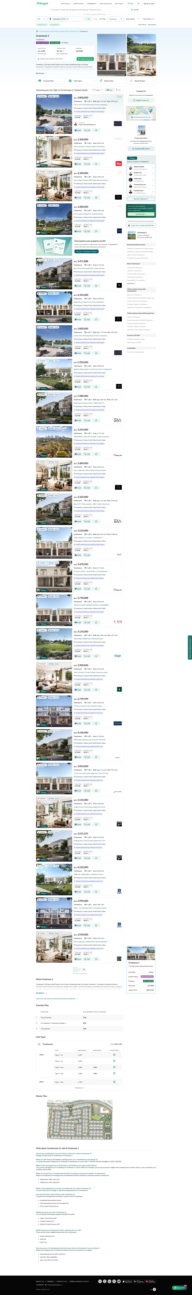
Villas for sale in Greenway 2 (136, 255)
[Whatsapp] (96, 130)
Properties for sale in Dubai (135, 352)
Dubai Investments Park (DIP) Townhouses (140, 298)
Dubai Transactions (106, 3)
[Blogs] (130, 4)
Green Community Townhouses (137, 301)
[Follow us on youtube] (119, 1281)
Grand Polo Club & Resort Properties (138, 329)
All (89, 19)
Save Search (152, 24)
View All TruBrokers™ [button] (141, 199)
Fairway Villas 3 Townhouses (136, 280)
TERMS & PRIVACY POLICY (79, 1281)
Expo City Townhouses (134, 295)
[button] (41, 19)
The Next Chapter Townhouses (137, 304)
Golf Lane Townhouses (134, 271)
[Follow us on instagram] (114, 1281)
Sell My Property (78, 3)
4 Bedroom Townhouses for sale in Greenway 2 (141, 251)
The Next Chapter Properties (136, 326)
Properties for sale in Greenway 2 (137, 258)
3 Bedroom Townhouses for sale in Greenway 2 (141, 248)
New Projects (119, 3)
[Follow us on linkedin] (109, 1281)
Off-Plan (103, 19)
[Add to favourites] (69, 123)
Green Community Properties (136, 323)
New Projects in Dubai (134, 342)
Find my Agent (65, 3)
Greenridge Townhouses (135, 277)
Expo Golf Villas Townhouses (136, 274)
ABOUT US (40, 1281)
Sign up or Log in (149, 3)
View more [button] (78, 1088)
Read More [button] (40, 993)
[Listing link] (79, 114)
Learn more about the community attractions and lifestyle (55, 998)
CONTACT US (61, 1281)
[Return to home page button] (42, 3)
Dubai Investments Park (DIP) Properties (140, 320)
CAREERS (50, 1281)
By (64, 42)
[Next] (84, 969)
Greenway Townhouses (134, 267)
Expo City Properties (133, 317)
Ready (95, 19)
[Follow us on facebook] (100, 1281)
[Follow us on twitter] (105, 1281)
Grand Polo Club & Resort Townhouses (139, 307)
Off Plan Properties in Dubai (136, 339)
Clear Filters (142, 24)
